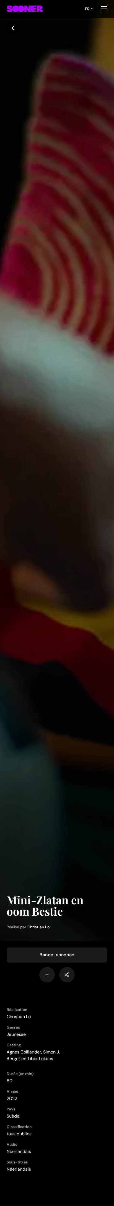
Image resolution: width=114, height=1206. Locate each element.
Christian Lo (38, 926)
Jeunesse (16, 1034)
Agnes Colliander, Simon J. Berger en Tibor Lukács (33, 1055)
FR (87, 8)
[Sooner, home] (25, 9)
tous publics (19, 1134)
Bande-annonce (57, 955)
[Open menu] (104, 9)
